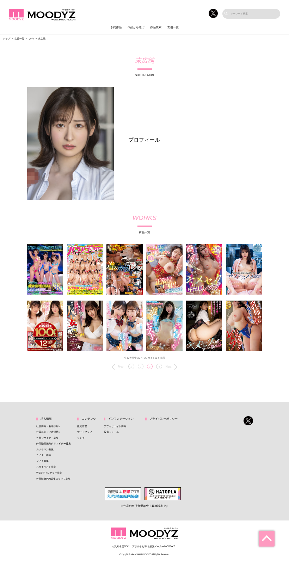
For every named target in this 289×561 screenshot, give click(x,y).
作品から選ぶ (136, 27)
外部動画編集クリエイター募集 (53, 443)
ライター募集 (43, 455)
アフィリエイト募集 (115, 426)
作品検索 (155, 27)
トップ (6, 38)
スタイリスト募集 (46, 467)
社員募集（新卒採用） (48, 426)
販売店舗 (82, 426)
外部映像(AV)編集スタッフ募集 (53, 478)
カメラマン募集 (45, 449)
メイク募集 (42, 461)
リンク (81, 438)
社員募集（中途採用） (48, 432)
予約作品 (116, 27)
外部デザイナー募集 (47, 438)
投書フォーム (111, 432)
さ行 (31, 38)
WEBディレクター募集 (49, 472)
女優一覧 (173, 27)
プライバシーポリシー (163, 418)
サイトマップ (84, 432)
